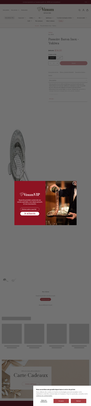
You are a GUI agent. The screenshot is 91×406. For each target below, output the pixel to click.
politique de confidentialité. (44, 395)
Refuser (78, 401)
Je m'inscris (29, 213)
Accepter (61, 401)
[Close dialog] (74, 183)
